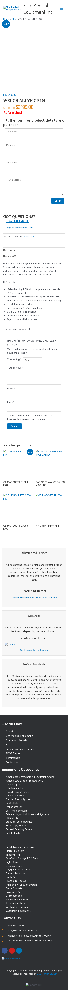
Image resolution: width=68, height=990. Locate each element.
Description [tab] (9, 250)
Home (6, 19)
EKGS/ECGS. (9, 95)
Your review (15, 367)
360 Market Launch (47, 973)
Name (11, 388)
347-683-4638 (17, 221)
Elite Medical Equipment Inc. (38, 8)
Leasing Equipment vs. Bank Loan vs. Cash (34, 597)
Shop (14, 19)
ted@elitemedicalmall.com (19, 227)
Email (10, 402)
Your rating (14, 359)
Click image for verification (34, 650)
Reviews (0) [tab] (9, 256)
